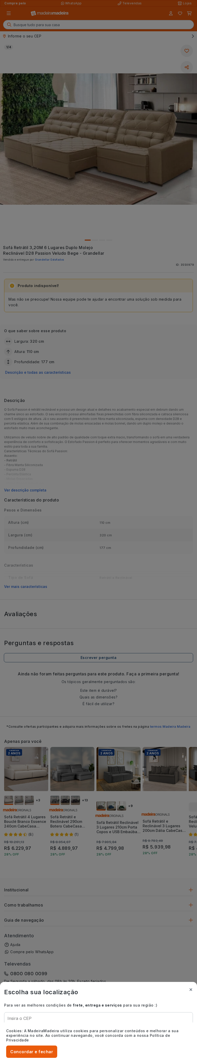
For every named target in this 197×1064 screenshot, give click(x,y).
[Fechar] (191, 989)
